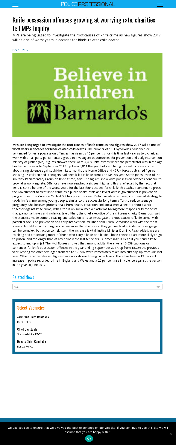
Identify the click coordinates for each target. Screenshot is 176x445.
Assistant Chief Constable (33, 317)
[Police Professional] (88, 3)
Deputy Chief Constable (32, 341)
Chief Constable (27, 329)
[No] (170, 434)
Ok (89, 438)
